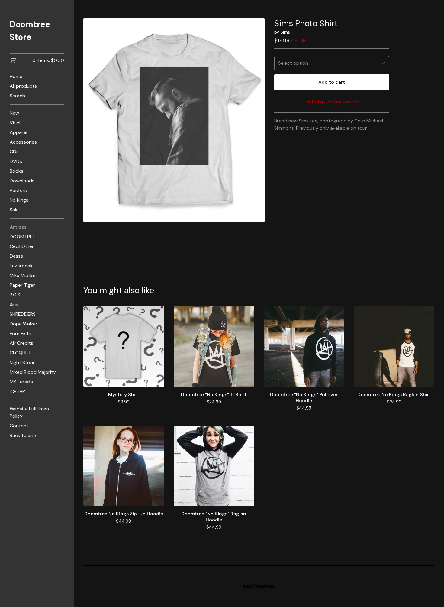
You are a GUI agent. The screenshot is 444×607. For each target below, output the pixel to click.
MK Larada (21, 382)
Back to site (23, 435)
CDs (14, 151)
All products (23, 86)
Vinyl (15, 122)
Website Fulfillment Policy (30, 412)
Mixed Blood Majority (33, 372)
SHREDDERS (23, 314)
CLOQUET (20, 353)
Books (16, 171)
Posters (18, 190)
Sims (15, 304)
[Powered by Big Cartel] (259, 586)
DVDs (16, 161)
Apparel (18, 132)
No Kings (19, 200)
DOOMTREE (22, 236)
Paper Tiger (22, 285)
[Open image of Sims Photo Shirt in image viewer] (174, 120)
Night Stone (23, 362)
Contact (19, 426)
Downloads (22, 181)
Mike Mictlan (23, 275)
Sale (14, 210)
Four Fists (20, 333)
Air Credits (21, 343)
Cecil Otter (22, 246)
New (14, 113)
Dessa (16, 256)
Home (16, 76)
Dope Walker (23, 324)
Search (17, 96)
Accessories (23, 142)
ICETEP (17, 391)
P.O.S (15, 295)
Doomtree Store (30, 31)
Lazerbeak (21, 266)
